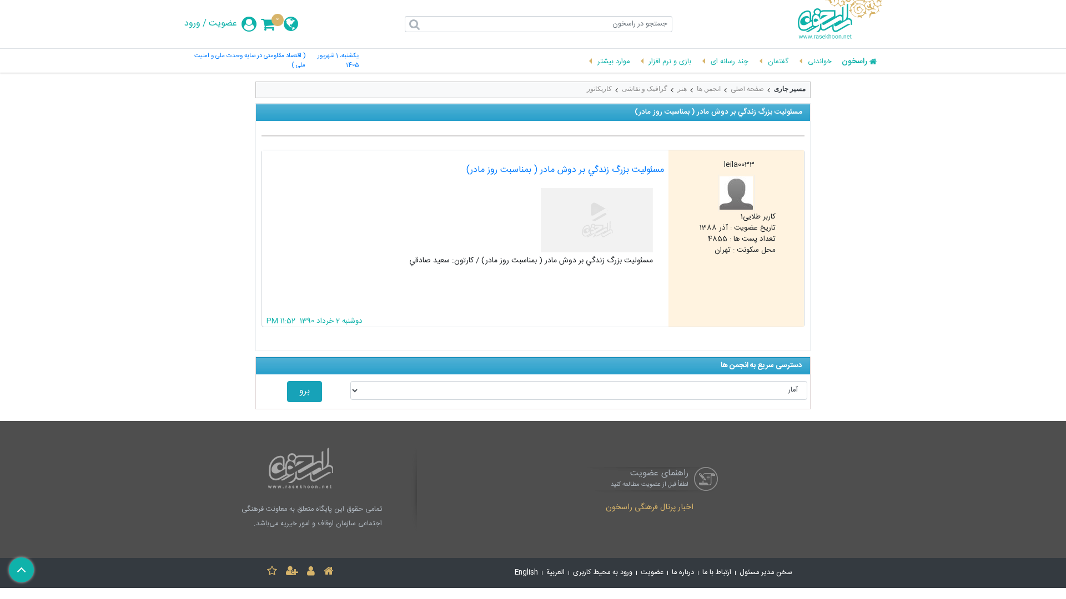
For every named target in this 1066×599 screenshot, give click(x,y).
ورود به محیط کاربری (602, 572)
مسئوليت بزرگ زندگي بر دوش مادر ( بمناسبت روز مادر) (565, 170)
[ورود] (311, 573)
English (526, 572)
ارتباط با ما (716, 572)
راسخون (854, 62)
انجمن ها (709, 89)
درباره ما (683, 572)
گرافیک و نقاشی (644, 89)
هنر (682, 89)
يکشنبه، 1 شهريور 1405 (338, 61)
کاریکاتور (599, 89)
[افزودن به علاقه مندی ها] (272, 573)
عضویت (223, 24)
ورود (192, 24)
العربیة (555, 572)
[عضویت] (292, 573)
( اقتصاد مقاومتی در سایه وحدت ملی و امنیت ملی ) (249, 61)
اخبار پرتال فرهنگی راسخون (649, 508)
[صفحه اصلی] (328, 573)
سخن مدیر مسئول (766, 572)
